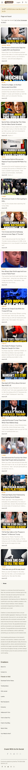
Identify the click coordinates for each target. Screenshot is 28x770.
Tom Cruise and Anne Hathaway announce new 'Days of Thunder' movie (12, 234)
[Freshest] (22, 2)
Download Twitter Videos (7, 680)
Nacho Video (4, 728)
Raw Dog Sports (5, 701)
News (3, 82)
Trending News (4, 686)
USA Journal (4, 691)
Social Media (6, 45)
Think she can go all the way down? (13, 569)
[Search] (26, 2)
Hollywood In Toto (5, 712)
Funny (4, 119)
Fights (4, 306)
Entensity (3, 707)
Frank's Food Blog (5, 723)
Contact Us (4, 672)
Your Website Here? (6, 733)
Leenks (3, 696)
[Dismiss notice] (25, 9)
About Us (3, 666)
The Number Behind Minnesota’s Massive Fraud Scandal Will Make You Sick (14, 161)
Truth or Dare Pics (5, 717)
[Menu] (2, 2)
